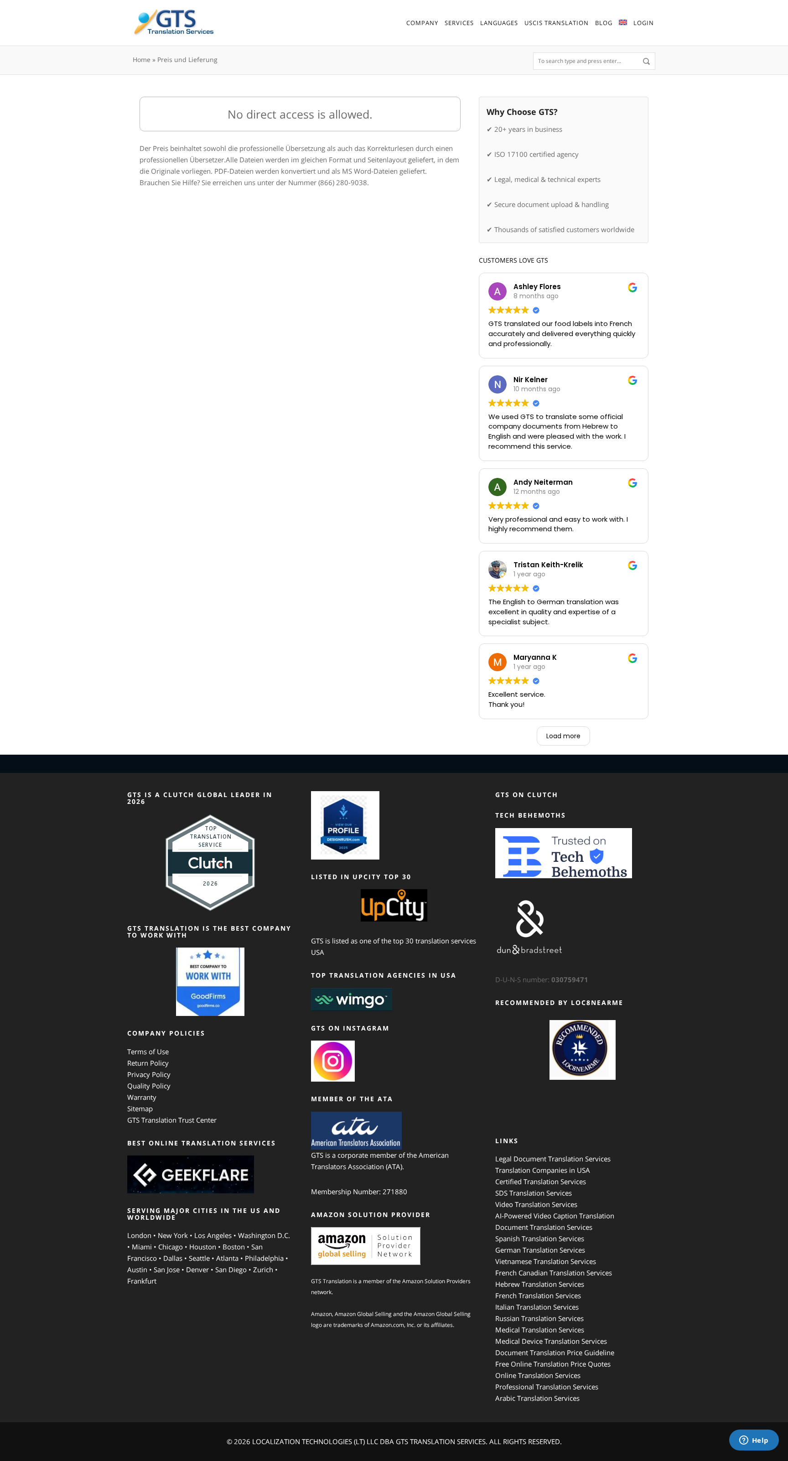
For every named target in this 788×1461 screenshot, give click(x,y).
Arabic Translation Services (537, 1398)
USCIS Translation (556, 23)
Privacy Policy (149, 1074)
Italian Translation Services (537, 1306)
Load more (563, 736)
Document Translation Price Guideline (554, 1352)
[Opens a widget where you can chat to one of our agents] (754, 1441)
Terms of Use (148, 1051)
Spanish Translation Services (539, 1238)
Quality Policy (149, 1085)
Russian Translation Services (539, 1318)
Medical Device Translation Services (551, 1341)
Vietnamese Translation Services (545, 1261)
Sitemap (140, 1108)
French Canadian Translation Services (553, 1272)
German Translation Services (540, 1249)
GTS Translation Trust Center (172, 1119)
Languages (499, 23)
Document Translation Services (543, 1227)
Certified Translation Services (540, 1181)
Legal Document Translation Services (553, 1158)
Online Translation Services (538, 1375)
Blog (603, 23)
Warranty (141, 1097)
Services (459, 23)
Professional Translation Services (546, 1386)
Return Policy (148, 1062)
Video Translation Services (536, 1204)
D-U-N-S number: (541, 979)
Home (141, 59)
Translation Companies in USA (542, 1170)
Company (422, 23)
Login (643, 23)
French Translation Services (538, 1295)
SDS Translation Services (533, 1192)
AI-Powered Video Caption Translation (554, 1215)
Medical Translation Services (539, 1329)
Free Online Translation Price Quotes (553, 1363)
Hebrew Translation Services (539, 1284)
